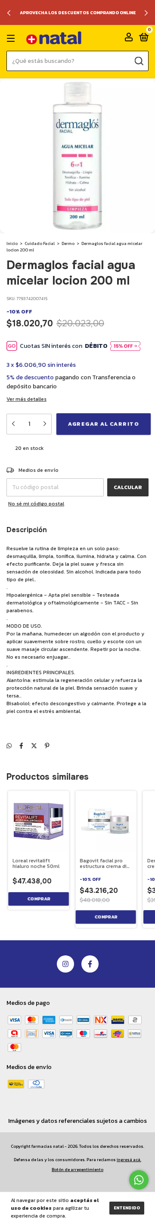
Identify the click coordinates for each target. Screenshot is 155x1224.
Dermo (68, 243)
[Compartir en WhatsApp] (9, 745)
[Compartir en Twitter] (34, 745)
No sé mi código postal (36, 504)
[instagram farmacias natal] (65, 964)
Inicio (12, 243)
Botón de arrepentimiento (77, 1169)
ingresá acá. (129, 1159)
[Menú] (12, 38)
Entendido (127, 1208)
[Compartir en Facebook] (21, 745)
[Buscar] (138, 61)
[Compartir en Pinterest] (47, 745)
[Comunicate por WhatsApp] (139, 1180)
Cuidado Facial (40, 243)
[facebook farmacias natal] (90, 964)
